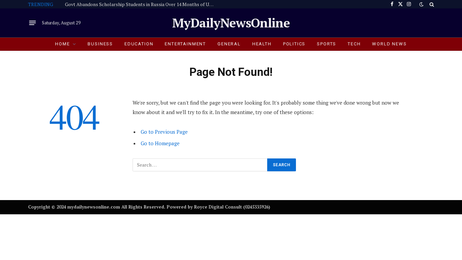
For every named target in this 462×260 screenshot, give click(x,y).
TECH (354, 43)
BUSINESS (100, 43)
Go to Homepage (160, 143)
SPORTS (326, 43)
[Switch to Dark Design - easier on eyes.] (421, 4)
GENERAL (229, 43)
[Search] (431, 4)
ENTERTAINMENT (185, 43)
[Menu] (32, 23)
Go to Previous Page (164, 131)
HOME (62, 43)
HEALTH (262, 43)
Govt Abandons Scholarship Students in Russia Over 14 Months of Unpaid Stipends (141, 4)
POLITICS (294, 43)
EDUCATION (138, 43)
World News (389, 43)
